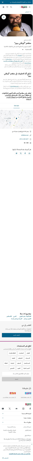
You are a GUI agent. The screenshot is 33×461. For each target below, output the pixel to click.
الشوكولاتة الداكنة (14, 86)
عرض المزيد (16, 308)
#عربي (14, 316)
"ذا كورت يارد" (25, 296)
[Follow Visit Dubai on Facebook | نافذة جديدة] (30, 409)
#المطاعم (9, 316)
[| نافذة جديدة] (23, 409)
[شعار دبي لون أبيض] (26, 404)
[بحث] (11, 7)
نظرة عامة (16, 106)
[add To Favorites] (4, 17)
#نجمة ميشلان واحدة (16, 319)
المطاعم (27, 12)
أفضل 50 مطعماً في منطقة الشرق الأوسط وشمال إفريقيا (17, 62)
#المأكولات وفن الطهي (25, 316)
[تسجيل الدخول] (3, 7)
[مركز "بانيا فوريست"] (16, 213)
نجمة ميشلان (9, 59)
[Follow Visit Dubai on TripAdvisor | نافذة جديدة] (16, 409)
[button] (5, 458)
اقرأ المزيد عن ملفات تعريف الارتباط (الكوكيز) (19, 454)
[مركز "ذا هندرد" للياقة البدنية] (16, 250)
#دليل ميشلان (27, 319)
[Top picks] (7, 7)
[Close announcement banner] (2, 2)
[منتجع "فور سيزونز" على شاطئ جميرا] (16, 176)
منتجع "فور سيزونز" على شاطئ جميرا (19, 191)
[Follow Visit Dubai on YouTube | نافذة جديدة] (3, 409)
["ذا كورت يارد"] (16, 281)
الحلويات (20, 55)
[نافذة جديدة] (29, 153)
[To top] (3, 418)
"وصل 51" (21, 95)
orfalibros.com (24, 135)
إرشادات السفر (16, 2)
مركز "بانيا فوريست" (24, 228)
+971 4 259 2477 (23, 139)
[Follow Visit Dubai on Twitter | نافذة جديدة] (10, 409)
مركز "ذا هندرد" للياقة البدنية (22, 265)
